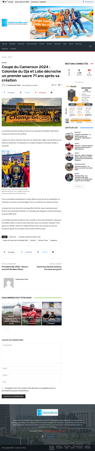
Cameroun (12, 237)
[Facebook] (83, 1)
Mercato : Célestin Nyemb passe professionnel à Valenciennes (32, 321)
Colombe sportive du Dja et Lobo (30, 237)
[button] (90, 46)
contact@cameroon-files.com (54, 431)
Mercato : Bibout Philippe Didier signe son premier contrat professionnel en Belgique (52, 321)
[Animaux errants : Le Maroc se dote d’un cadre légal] (69, 167)
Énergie (11, 316)
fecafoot (33, 240)
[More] (51, 92)
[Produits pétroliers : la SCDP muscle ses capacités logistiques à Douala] (11, 313)
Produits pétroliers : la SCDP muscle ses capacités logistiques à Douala (11, 321)
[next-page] (7, 329)
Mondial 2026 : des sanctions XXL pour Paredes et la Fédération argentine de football (83, 178)
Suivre (79, 70)
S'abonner (89, 70)
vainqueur (53, 240)
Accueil (4, 57)
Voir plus (78, 186)
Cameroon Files (14, 85)
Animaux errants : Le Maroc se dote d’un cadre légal (83, 168)
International (80, 164)
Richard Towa (43, 240)
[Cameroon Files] (4, 85)
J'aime (69, 70)
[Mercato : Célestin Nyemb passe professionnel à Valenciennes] (31, 313)
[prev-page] (3, 329)
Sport (10, 57)
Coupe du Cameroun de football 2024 (15, 240)
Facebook (89, 2)
